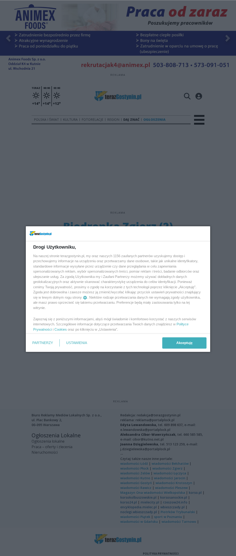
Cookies (60, 329)
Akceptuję (184, 343)
